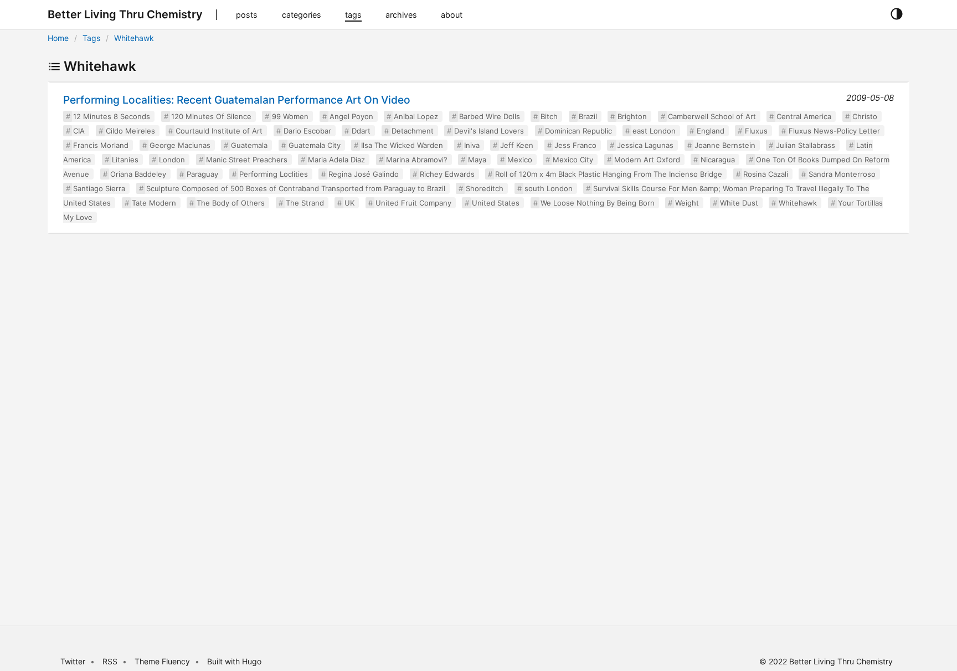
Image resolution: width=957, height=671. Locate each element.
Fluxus (756, 130)
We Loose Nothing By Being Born (598, 202)
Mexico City (573, 159)
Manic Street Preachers (246, 159)
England (710, 130)
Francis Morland (100, 145)
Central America (803, 116)
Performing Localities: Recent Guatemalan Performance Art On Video (236, 99)
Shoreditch (484, 188)
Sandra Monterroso (842, 174)
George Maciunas (180, 145)
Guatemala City (315, 145)
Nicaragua (718, 159)
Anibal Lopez (416, 116)
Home (58, 38)
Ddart (361, 130)
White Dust (739, 202)
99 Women (290, 116)
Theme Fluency (163, 661)
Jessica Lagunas (645, 145)
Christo (864, 116)
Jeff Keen (516, 145)
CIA (79, 130)
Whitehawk (134, 38)
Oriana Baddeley (138, 174)
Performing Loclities (273, 174)
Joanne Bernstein (724, 145)
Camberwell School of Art (712, 116)
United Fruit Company (413, 202)
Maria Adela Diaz (336, 159)
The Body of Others (231, 202)
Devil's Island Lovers (489, 130)
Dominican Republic (578, 130)
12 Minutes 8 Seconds (111, 116)
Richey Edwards (447, 174)
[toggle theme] (896, 14)
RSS (109, 661)
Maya (477, 159)
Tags (91, 38)
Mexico (519, 159)
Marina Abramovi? (416, 159)
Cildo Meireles (130, 130)
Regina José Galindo (363, 174)
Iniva (472, 145)
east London (654, 130)
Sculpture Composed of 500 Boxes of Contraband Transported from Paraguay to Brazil (295, 188)
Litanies (125, 159)
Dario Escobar (307, 130)
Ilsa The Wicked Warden (402, 145)
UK (349, 202)
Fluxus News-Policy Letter (834, 130)
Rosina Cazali (765, 174)
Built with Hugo (234, 661)
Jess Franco (575, 145)
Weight (687, 202)
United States (495, 202)
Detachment (413, 130)
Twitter (72, 661)
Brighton (632, 116)
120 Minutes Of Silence (211, 116)
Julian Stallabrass (805, 145)
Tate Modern (154, 202)
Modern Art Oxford (647, 159)
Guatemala (249, 145)
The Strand (305, 202)
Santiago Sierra (99, 188)
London (172, 159)
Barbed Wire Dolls (489, 116)
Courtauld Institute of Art (219, 130)
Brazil (588, 116)
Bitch (549, 116)
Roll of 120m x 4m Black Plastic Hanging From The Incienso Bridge (608, 174)
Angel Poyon (351, 116)
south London (548, 188)
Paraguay (202, 174)
